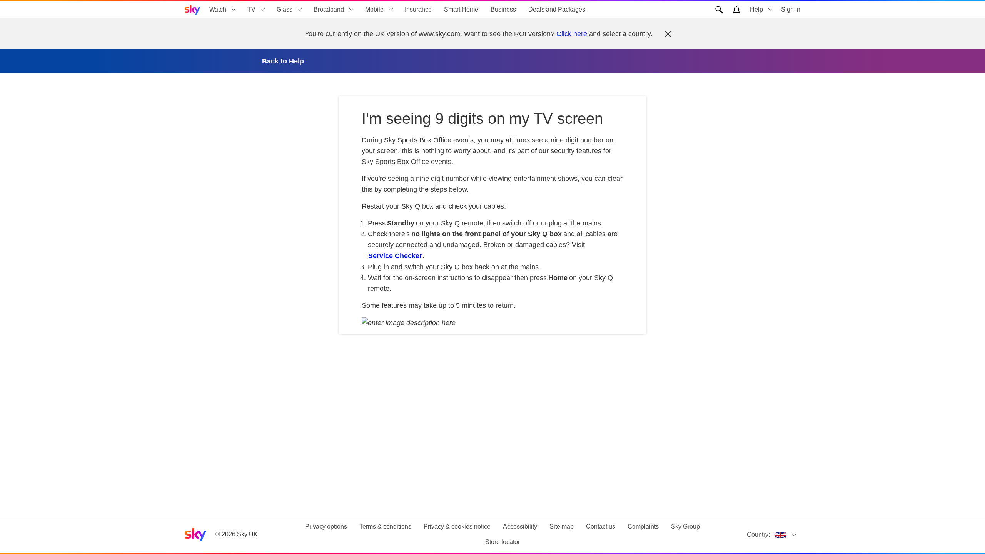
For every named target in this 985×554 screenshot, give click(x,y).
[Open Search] (719, 9)
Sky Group (685, 526)
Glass (284, 9)
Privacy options (326, 526)
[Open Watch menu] (233, 9)
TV (251, 9)
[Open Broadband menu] (351, 9)
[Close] (668, 34)
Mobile (374, 9)
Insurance (418, 9)
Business (503, 9)
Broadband (329, 9)
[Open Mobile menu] (390, 9)
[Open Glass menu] (299, 9)
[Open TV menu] (262, 9)
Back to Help (283, 61)
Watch (217, 9)
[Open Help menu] (770, 9)
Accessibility (520, 526)
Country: (758, 534)
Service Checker (395, 256)
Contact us (600, 526)
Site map (561, 526)
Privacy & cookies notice (457, 526)
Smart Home (461, 9)
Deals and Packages (556, 9)
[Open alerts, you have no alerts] (736, 9)
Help (756, 9)
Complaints (643, 526)
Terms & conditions (385, 526)
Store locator (502, 542)
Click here (571, 34)
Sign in (790, 9)
